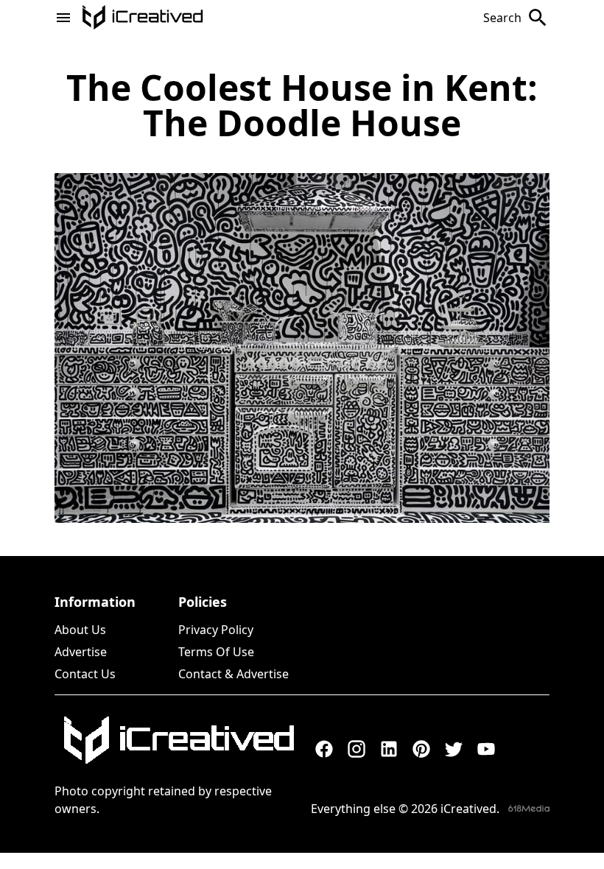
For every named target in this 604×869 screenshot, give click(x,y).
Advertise (81, 652)
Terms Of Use (216, 652)
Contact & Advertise (233, 674)
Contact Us (85, 674)
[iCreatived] (178, 740)
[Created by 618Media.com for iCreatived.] (528, 808)
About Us (80, 630)
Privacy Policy (215, 630)
